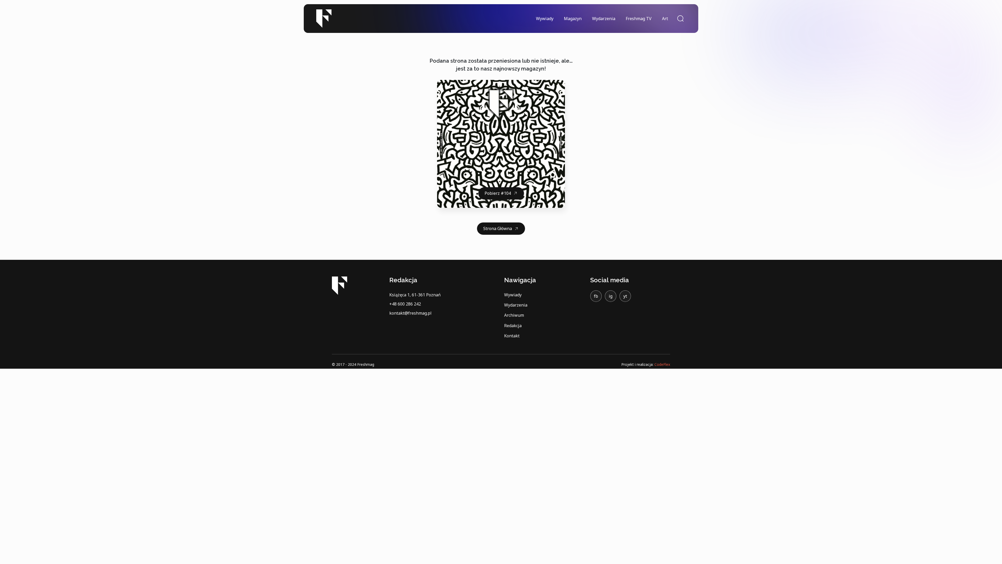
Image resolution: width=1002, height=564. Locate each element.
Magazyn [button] (573, 18)
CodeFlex (662, 364)
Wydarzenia (603, 18)
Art (665, 18)
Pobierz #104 (498, 193)
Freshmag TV (639, 18)
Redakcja (513, 325)
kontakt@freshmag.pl (410, 313)
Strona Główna (497, 228)
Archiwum (514, 315)
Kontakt (512, 336)
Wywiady (544, 18)
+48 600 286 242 (405, 304)
